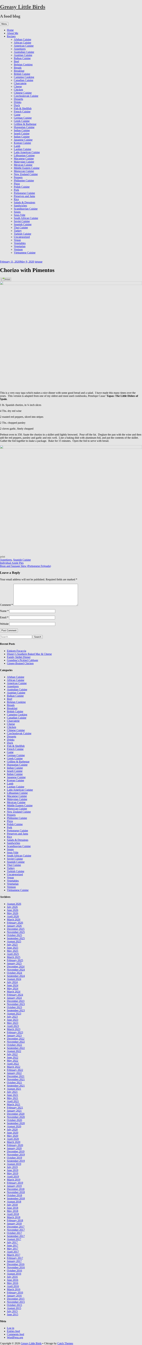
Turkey (18, 230)
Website (4, 623)
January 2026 (14, 925)
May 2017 (12, 1248)
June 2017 (12, 1245)
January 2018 (14, 1223)
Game (17, 114)
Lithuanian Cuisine (24, 155)
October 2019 (14, 1157)
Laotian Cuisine (22, 149)
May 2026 (12, 913)
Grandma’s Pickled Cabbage (22, 660)
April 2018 (13, 1214)
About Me (12, 33)
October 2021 (14, 1082)
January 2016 (14, 1295)
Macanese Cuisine (24, 158)
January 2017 (14, 1261)
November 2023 (16, 1004)
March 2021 (13, 1104)
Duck (17, 105)
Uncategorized (22, 236)
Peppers (18, 177)
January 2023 (14, 1035)
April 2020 (13, 1138)
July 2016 (12, 1276)
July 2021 (12, 1091)
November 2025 (16, 932)
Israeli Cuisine (21, 133)
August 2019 (14, 1164)
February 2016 (15, 1292)
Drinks (17, 102)
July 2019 (12, 1167)
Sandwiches (20, 205)
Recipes (11, 36)
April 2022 (13, 1063)
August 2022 (14, 1051)
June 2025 (12, 947)
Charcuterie (20, 83)
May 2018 (12, 1211)
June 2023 (12, 1019)
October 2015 (14, 1305)
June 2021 (12, 1095)
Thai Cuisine (21, 227)
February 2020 (15, 1145)
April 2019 (13, 1176)
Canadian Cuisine (23, 80)
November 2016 (16, 1267)
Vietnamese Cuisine (25, 252)
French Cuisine (22, 111)
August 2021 (14, 1088)
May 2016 (12, 1283)
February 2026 (15, 922)
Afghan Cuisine (22, 39)
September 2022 (16, 1048)
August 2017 (14, 1239)
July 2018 (12, 1204)
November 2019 (16, 1154)
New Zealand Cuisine (26, 174)
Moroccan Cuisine (24, 171)
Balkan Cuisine (22, 58)
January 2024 (14, 997)
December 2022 (15, 1038)
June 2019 (12, 1170)
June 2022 (12, 1057)
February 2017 (15, 1258)
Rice (16, 199)
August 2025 (14, 941)
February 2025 (15, 960)
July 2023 (12, 1016)
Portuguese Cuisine (24, 193)
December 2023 (15, 1001)
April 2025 (13, 954)
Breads (17, 67)
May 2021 (12, 1098)
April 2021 (13, 1101)
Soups (17, 211)
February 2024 (15, 994)
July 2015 (12, 1311)
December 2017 (15, 1226)
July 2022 (12, 1054)
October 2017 (14, 1232)
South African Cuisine (26, 218)
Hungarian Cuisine (24, 127)
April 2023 (13, 1026)
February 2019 (15, 1182)
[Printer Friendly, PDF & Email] (5, 279)
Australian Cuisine (24, 51)
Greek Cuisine (22, 120)
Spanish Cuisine (23, 224)
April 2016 (13, 1286)
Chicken (18, 89)
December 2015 (15, 1298)
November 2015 (16, 1301)
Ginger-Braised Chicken (20, 663)
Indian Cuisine (22, 130)
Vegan (17, 240)
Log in (10, 1328)
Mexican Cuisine (23, 164)
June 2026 (12, 910)
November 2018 (16, 1192)
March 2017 (13, 1254)
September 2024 (16, 975)
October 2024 (14, 972)
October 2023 (14, 1007)
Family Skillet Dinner (18, 657)
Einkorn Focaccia (16, 650)
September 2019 (16, 1160)
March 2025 (13, 957)
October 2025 (14, 935)
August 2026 (14, 903)
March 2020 (13, 1142)
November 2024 (16, 969)
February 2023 (15, 1032)
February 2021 (15, 1107)
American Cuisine (24, 45)
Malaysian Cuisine (24, 161)
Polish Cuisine (22, 186)
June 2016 (12, 1279)
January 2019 (14, 1185)
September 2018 (16, 1198)
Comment (6, 604)
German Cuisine (23, 117)
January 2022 (14, 1073)
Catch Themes (65, 1343)
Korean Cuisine (22, 142)
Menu (4, 24)
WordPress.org (15, 1337)
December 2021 (15, 1076)
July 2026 (12, 906)
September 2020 (16, 1123)
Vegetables (20, 243)
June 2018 (12, 1207)
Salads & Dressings (24, 202)
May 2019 (12, 1173)
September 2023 (16, 1010)
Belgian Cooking (23, 64)
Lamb (17, 146)
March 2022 (13, 1066)
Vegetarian (19, 246)
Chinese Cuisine (23, 92)
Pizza (17, 183)
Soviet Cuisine (22, 221)
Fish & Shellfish (23, 108)
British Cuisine (22, 73)
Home (10, 30)
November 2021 (16, 1079)
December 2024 (15, 966)
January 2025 (14, 963)
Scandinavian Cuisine (26, 208)
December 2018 (15, 1189)
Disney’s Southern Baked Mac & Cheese (29, 653)
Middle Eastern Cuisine (26, 167)
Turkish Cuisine (22, 233)
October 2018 (14, 1195)
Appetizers (20, 48)
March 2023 (13, 1029)
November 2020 (16, 1116)
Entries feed (13, 1331)
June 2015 (12, 1314)
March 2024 (13, 991)
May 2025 (12, 950)
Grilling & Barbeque (25, 124)
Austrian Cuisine (23, 55)
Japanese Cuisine (23, 139)
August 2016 (14, 1273)
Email (4, 617)
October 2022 (14, 1044)
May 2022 (12, 1060)
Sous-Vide (19, 214)
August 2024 (14, 979)
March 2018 (13, 1217)
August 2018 (14, 1201)
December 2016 (15, 1264)
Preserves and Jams (24, 196)
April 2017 (13, 1251)
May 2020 (12, 1135)
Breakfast (19, 70)
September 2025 (16, 938)
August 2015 (14, 1308)
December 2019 (15, 1151)
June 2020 (12, 1132)
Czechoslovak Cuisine (26, 95)
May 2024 (12, 988)
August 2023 (14, 1013)
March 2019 (13, 1179)
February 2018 (15, 1220)
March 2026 (13, 919)
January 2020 (14, 1148)
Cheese (18, 86)
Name (4, 610)
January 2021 (14, 1110)
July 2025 (12, 944)
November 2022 (16, 1041)
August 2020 (14, 1126)
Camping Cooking (24, 77)
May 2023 (12, 1022)
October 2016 (14, 1270)
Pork (16, 189)
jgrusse (38, 261)
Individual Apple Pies (12, 562)
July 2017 (12, 1242)
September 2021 (16, 1085)
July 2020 (12, 1129)
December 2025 (15, 928)
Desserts (18, 99)
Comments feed (15, 1334)
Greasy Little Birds (22, 7)
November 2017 (16, 1229)
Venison (18, 249)
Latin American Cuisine (27, 152)
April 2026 (13, 916)
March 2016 (13, 1289)
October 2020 (14, 1120)
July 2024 (12, 982)
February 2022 (15, 1069)
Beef (16, 61)
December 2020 (15, 1113)
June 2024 (12, 985)
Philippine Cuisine (24, 180)
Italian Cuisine (22, 136)
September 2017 (16, 1236)
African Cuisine (22, 42)
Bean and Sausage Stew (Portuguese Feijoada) (25, 566)
